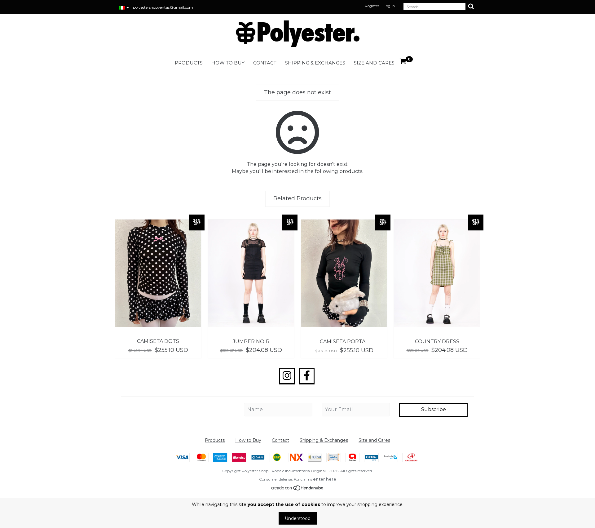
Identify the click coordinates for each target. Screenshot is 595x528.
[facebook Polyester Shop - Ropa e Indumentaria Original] (307, 376)
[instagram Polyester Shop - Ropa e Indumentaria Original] (287, 376)
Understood (298, 518)
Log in (389, 5)
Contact (264, 63)
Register (372, 5)
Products (189, 63)
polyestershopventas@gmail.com (163, 7)
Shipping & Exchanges (315, 63)
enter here (324, 479)
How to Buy (228, 63)
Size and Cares (374, 63)
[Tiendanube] (298, 489)
